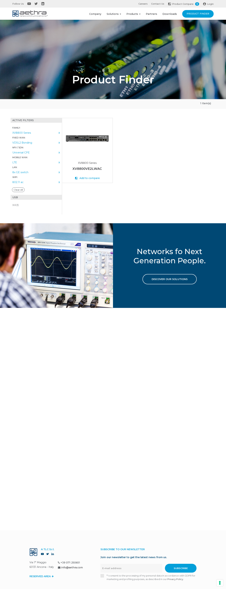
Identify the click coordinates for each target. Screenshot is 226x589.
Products (132, 14)
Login (210, 3)
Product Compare (185, 3)
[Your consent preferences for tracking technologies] (219, 582)
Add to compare (89, 178)
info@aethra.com (72, 567)
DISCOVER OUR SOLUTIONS (170, 279)
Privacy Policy (175, 579)
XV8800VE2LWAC (87, 169)
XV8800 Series (87, 163)
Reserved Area (40, 576)
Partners (151, 14)
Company (95, 14)
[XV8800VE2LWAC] (87, 138)
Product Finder (198, 13)
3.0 (15, 205)
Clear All (18, 189)
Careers (143, 3)
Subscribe (181, 568)
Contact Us (157, 3)
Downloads (169, 14)
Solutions (113, 14)
